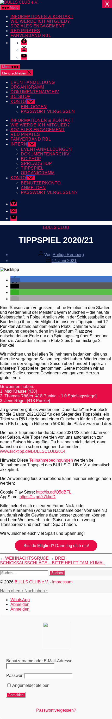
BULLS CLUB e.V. (32, 582)
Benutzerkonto (41, 183)
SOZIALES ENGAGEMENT (37, 26)
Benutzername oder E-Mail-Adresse (39, 661)
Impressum (62, 582)
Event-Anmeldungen (46, 149)
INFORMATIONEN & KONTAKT (41, 16)
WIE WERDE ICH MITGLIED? (40, 21)
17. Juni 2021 (64, 260)
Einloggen (34, 107)
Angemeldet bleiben (30, 685)
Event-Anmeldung (32, 82)
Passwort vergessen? (56, 710)
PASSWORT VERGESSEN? (49, 192)
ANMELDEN (33, 187)
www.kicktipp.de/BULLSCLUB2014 (32, 451)
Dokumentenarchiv (34, 92)
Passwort (14, 675)
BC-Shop (20, 96)
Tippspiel (32, 168)
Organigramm (27, 87)
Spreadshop (36, 163)
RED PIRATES (25, 30)
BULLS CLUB (56, 227)
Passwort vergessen (48, 111)
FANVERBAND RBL (30, 35)
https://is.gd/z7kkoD (37, 497)
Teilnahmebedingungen (51, 460)
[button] (15, 280)
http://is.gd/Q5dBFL (53, 492)
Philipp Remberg (68, 254)
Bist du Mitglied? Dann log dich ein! (56, 545)
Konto (18, 101)
